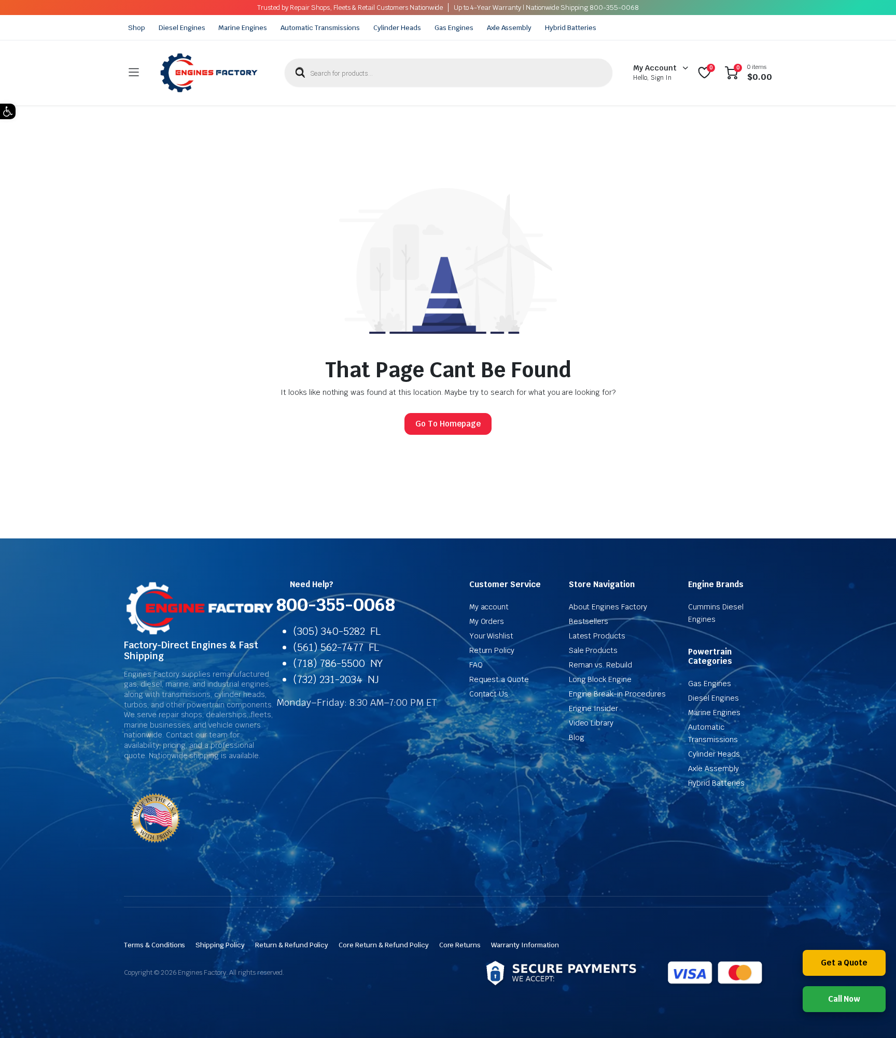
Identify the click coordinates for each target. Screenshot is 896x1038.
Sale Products (593, 650)
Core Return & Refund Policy (383, 945)
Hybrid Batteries (570, 27)
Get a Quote (844, 963)
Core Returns (460, 945)
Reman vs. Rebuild (601, 665)
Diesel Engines (182, 27)
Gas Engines (454, 27)
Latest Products (597, 636)
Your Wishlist (491, 636)
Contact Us (489, 694)
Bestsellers (589, 621)
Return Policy (492, 650)
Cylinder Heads (397, 27)
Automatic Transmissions (320, 27)
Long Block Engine (600, 679)
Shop (136, 27)
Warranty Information (524, 945)
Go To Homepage (448, 424)
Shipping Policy (220, 945)
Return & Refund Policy (291, 945)
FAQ (476, 665)
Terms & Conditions (154, 945)
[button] (8, 111)
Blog (576, 737)
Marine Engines (242, 27)
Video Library (591, 723)
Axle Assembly (509, 27)
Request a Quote (499, 679)
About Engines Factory (608, 607)
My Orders (487, 621)
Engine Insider (594, 708)
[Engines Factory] (209, 73)
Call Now (844, 999)
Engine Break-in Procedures (617, 694)
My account (489, 607)
